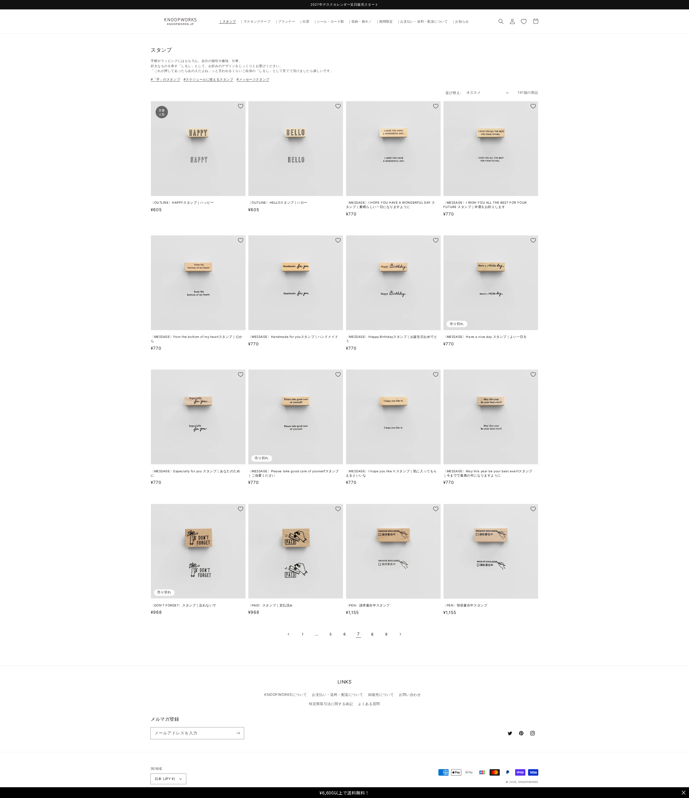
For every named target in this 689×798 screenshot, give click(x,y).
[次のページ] (400, 634)
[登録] (238, 733)
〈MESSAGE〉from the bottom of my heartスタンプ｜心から (196, 339)
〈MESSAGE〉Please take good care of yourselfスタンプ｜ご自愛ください (293, 473)
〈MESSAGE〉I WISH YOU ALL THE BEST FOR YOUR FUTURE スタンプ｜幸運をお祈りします (485, 205)
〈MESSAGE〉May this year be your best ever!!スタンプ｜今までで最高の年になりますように (487, 473)
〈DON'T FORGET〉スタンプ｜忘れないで (183, 605)
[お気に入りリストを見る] (523, 21)
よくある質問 (369, 704)
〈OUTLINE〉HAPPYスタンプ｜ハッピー (182, 202)
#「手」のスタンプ (165, 79)
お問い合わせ (410, 694)
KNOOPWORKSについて (285, 694)
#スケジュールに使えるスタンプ (208, 79)
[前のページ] (288, 634)
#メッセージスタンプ (253, 79)
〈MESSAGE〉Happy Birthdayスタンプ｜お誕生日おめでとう (391, 339)
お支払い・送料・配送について (337, 694)
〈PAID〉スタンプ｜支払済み (270, 605)
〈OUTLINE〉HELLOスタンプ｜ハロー (277, 202)
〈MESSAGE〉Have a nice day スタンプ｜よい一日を (485, 337)
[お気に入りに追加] (240, 106)
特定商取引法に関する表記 (331, 704)
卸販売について (381, 694)
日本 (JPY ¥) (165, 779)
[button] (501, 21)
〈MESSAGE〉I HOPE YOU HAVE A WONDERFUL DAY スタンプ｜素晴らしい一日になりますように (390, 205)
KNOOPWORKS (528, 781)
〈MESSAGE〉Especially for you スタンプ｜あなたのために (195, 473)
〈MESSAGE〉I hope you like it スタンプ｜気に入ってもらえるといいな (391, 473)
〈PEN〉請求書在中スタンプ (368, 605)
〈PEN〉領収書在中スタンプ (465, 605)
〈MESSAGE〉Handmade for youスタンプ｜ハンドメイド (293, 337)
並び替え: (453, 93)
